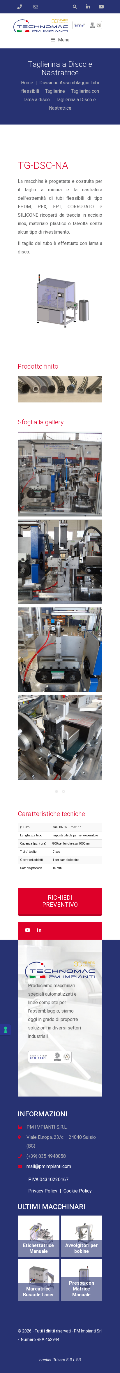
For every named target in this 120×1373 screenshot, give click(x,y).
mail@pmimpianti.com (49, 1166)
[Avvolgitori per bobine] (85, 1234)
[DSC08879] (60, 737)
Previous (27, 301)
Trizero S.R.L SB (67, 1360)
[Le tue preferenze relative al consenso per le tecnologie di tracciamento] (5, 1029)
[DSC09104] (60, 474)
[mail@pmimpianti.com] (37, 7)
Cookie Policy (77, 1191)
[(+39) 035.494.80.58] (21, 7)
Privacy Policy (42, 1191)
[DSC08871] (60, 649)
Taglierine (55, 91)
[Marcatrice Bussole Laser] (41, 1278)
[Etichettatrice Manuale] (41, 1234)
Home (27, 82)
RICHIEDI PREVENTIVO (60, 901)
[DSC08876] (60, 562)
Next (92, 301)
